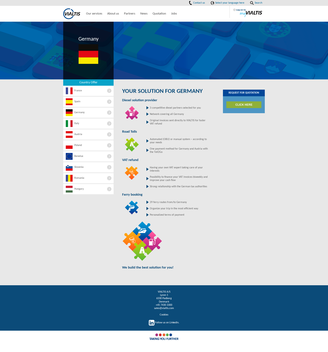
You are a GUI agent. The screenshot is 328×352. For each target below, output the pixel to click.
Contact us (199, 3)
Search (258, 3)
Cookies (164, 314)
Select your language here (229, 3)
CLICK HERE (243, 104)
